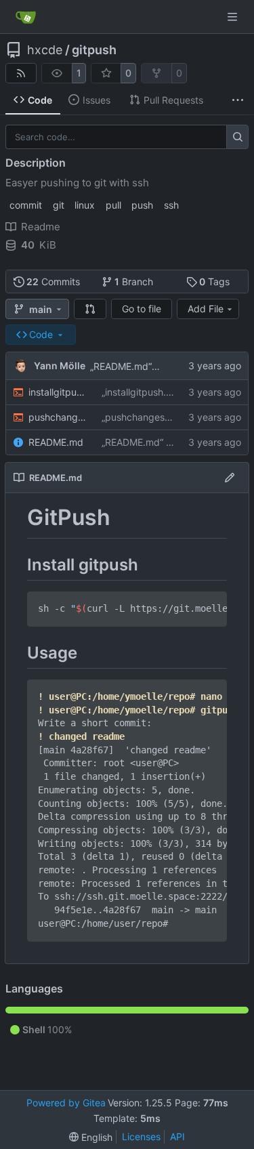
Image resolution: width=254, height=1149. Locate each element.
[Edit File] (229, 477)
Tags (214, 281)
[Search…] (237, 137)
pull (113, 205)
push (142, 205)
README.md (55, 442)
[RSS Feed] (21, 73)
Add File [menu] (206, 308)
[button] (90, 309)
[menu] (90, 1137)
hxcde (44, 50)
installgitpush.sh (58, 392)
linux (85, 205)
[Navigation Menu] (233, 16)
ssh (171, 205)
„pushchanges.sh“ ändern (158, 417)
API (177, 1136)
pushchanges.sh (58, 417)
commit (25, 205)
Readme (40, 226)
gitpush (94, 50)
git (58, 205)
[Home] (26, 17)
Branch (133, 281)
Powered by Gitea (66, 1102)
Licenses (141, 1136)
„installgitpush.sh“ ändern (157, 392)
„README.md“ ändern (138, 366)
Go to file (141, 308)
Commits (53, 281)
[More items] (238, 100)
